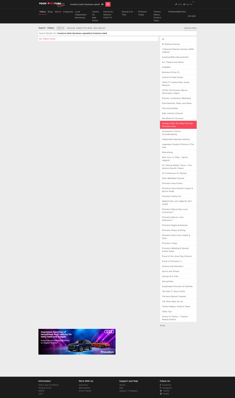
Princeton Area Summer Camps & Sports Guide (177, 189)
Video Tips (167, 311)
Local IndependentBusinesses (81, 14)
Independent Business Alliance (176, 139)
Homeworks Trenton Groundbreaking (171, 132)
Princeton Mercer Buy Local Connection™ (175, 210)
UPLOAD (192, 16)
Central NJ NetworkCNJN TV (108, 14)
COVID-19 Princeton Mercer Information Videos (175, 91)
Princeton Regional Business (175, 225)
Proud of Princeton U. (172, 261)
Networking (167, 152)
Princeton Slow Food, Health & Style (176, 236)
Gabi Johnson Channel (172, 113)
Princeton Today (142, 13)
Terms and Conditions (48, 385)
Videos (42, 11)
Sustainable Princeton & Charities (177, 286)
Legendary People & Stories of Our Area (178, 145)
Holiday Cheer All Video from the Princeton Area (177, 124)
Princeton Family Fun (171, 196)
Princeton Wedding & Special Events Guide (175, 249)
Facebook (166, 385)
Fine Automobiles (170, 108)
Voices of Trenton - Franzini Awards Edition (175, 318)
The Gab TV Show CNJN (173, 291)
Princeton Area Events (172, 183)
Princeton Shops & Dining (173, 230)
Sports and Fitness (170, 271)
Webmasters (84, 388)
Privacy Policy (45, 388)
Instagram (167, 388)
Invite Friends (85, 391)
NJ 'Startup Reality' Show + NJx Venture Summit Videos (177, 166)
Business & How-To (171, 72)
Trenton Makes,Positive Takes (157, 16)
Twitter (166, 391)
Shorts (58, 11)
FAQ (121, 388)
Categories (68, 11)
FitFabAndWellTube (177, 11)
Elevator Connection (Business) (176, 98)
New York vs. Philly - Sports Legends (175, 158)
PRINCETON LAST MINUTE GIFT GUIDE (177, 202)
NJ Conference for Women (174, 173)
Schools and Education (172, 266)
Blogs (50, 11)
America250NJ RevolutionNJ (175, 57)
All (163, 39)
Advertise (83, 385)
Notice (122, 385)
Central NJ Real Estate (172, 77)
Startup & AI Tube (127, 13)
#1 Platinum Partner (171, 44)
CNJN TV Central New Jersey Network (175, 83)
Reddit (165, 393)
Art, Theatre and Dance (173, 62)
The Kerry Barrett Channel (174, 296)
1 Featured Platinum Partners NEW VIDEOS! (178, 50)
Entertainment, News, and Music (177, 103)
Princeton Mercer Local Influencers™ (172, 218)
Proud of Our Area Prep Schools (177, 256)
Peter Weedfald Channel (173, 178)
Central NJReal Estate (95, 16)
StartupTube (167, 281)
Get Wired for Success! (172, 118)
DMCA (41, 391)
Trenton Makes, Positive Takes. (176, 306)
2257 (40, 393)
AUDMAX (166, 67)
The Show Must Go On (172, 301)
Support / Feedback (128, 391)
